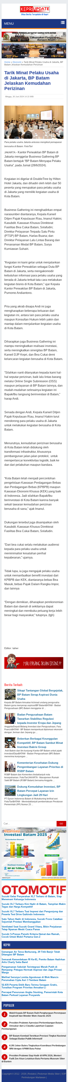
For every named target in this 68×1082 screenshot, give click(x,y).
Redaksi (32, 1074)
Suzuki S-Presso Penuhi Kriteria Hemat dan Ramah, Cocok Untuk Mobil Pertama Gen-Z (31, 935)
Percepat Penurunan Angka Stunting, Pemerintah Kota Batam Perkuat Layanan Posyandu (32, 993)
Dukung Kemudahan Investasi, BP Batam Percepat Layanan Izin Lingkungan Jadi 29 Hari (38, 791)
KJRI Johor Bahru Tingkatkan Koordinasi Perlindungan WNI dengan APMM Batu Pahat (37, 1047)
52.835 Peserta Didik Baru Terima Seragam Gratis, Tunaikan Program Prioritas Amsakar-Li (29, 986)
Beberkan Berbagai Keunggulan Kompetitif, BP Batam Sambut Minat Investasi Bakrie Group (40, 743)
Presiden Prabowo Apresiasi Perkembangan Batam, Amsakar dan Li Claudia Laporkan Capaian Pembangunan (32, 1025)
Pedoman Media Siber (49, 1074)
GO (61, 823)
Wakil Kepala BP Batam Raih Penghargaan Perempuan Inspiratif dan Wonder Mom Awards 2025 (37, 1014)
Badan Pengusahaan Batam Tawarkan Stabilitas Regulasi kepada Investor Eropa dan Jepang (39, 718)
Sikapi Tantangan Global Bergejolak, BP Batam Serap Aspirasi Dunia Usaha (40, 694)
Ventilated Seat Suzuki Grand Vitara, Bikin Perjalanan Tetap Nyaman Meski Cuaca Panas (32, 928)
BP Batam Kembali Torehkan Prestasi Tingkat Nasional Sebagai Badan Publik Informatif (37, 1037)
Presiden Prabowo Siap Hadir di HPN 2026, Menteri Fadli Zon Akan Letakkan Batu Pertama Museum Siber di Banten (33, 1058)
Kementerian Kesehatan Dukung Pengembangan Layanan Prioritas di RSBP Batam (40, 767)
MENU (9, 23)
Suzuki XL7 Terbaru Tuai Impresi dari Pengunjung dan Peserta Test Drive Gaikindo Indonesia (32, 913)
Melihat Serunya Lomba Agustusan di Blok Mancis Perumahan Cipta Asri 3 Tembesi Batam (30, 978)
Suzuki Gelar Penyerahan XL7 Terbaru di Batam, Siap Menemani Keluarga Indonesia (32, 897)
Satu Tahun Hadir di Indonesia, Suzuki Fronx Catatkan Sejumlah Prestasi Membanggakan (32, 920)
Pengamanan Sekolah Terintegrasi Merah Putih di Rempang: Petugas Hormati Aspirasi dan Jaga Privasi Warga (32, 970)
